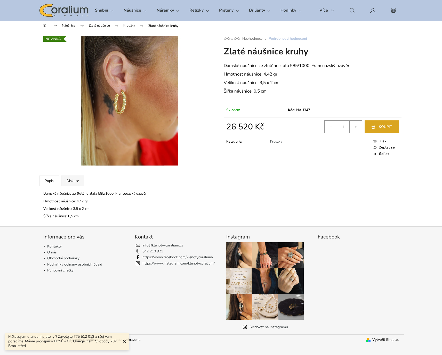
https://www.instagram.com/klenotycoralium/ (178, 263)
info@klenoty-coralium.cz (162, 245)
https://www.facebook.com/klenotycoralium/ (177, 257)
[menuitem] (104, 10)
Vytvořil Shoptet (385, 339)
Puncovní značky (60, 270)
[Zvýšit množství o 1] (355, 127)
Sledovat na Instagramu (269, 327)
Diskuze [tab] (73, 180)
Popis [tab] (49, 180)
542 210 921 (152, 251)
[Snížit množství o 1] (331, 127)
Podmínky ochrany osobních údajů (74, 264)
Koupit (385, 126)
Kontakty (54, 246)
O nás (52, 252)
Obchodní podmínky (63, 258)
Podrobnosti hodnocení (288, 38)
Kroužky (276, 141)
